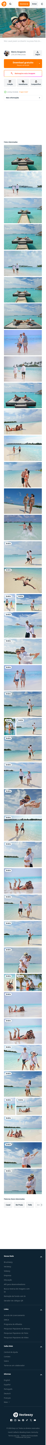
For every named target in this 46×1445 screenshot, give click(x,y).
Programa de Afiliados (13, 1395)
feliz (30, 1276)
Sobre (6, 1435)
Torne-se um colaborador (14, 1440)
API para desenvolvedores (14, 1356)
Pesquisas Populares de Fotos (16, 1407)
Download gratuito (23, 63)
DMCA (6, 1391)
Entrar (34, 4)
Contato (7, 1431)
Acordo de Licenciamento (14, 1386)
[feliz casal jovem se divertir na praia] (22, 156)
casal (8, 1276)
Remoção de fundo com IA (15, 1367)
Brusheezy (8, 1333)
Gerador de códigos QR (13, 1372)
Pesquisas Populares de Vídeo (16, 1412)
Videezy (7, 1342)
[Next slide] (36, 1276)
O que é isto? (23, 92)
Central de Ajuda (11, 1426)
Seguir (37, 54)
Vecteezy (7, 1338)
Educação (8, 1351)
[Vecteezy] (3, 3)
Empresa (7, 1347)
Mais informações (12, 96)
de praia (19, 1276)
